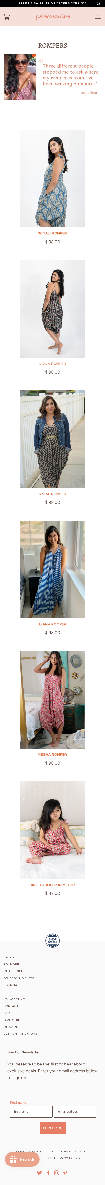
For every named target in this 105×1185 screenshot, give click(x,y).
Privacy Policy (67, 1158)
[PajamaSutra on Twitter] (39, 1173)
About (9, 957)
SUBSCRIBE (52, 1128)
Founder (12, 964)
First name (18, 1102)
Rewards (12, 1027)
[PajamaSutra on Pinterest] (65, 1173)
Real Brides (15, 971)
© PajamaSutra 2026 (34, 1151)
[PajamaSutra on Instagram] (56, 1173)
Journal (11, 985)
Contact (11, 1006)
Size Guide (13, 1020)
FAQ (7, 1013)
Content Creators (21, 1033)
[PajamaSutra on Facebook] (48, 1173)
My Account (14, 999)
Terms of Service (73, 1151)
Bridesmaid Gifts (19, 978)
